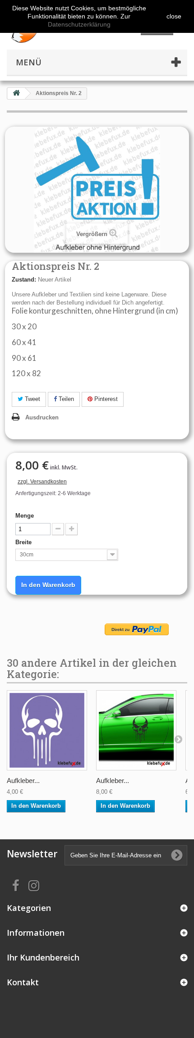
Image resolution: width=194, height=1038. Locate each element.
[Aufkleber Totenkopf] (47, 730)
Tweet (31, 399)
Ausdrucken (42, 417)
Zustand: (24, 279)
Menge (24, 515)
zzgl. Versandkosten (42, 481)
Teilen (65, 399)
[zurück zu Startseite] (16, 93)
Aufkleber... (23, 780)
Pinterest (105, 399)
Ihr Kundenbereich (43, 957)
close (173, 16)
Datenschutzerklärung (79, 24)
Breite (24, 542)
